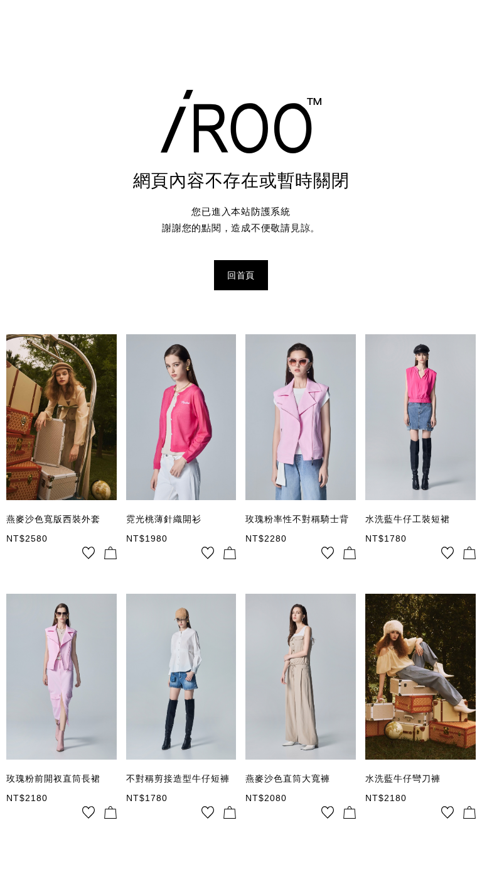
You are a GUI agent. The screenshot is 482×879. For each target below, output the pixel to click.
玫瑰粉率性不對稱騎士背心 (297, 519)
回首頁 (241, 275)
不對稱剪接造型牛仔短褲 (178, 778)
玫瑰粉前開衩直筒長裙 (53, 778)
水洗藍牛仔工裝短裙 (407, 519)
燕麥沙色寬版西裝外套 (53, 519)
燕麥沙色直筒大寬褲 (287, 778)
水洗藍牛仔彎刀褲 (403, 778)
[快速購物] (110, 553)
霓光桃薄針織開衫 (163, 519)
